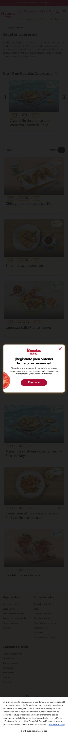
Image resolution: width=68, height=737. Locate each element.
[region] (34, 717)
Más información (57, 725)
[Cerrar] (64, 701)
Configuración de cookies (34, 731)
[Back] (60, 349)
